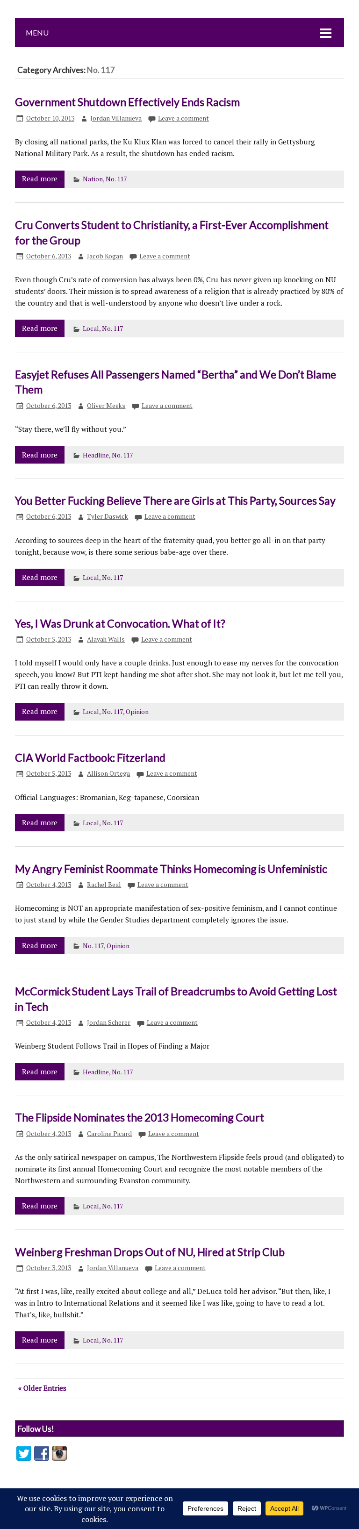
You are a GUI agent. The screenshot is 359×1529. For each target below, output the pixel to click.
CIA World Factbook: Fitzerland (90, 757)
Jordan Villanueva (116, 118)
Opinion (137, 711)
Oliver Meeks (106, 405)
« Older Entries (42, 1388)
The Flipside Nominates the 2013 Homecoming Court (139, 1117)
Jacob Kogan (105, 256)
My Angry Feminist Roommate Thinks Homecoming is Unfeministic (171, 868)
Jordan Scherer (108, 1022)
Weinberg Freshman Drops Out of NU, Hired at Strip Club (150, 1251)
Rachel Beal (104, 884)
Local (91, 328)
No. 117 (116, 179)
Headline (96, 455)
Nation (93, 179)
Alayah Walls (106, 639)
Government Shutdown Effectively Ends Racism (127, 101)
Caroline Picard (109, 1133)
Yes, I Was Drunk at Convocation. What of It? (120, 623)
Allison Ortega (108, 773)
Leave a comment (183, 118)
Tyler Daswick (107, 516)
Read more (39, 178)
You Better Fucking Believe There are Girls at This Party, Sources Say (175, 500)
